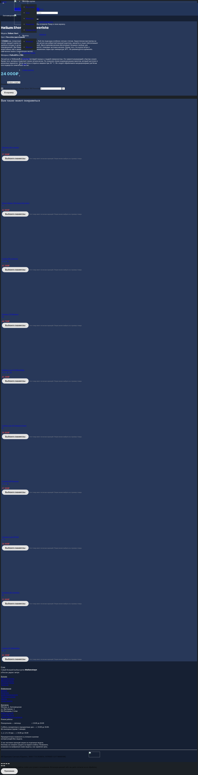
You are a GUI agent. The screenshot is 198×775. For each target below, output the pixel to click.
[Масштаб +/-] (2, 763)
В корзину (9, 93)
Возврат (4, 691)
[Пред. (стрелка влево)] (2, 765)
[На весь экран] (4, 763)
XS (3, 317)
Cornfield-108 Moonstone (10, 481)
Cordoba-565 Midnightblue (11, 648)
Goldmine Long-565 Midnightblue (13, 370)
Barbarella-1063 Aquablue (10, 147)
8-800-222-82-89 (7, 713)
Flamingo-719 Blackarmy (10, 314)
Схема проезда (6, 701)
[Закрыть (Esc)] (9, 763)
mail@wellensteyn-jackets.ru (11, 717)
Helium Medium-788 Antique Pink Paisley (16, 203)
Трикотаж (4, 685)
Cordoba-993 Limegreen (10, 259)
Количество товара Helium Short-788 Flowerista (22, 88)
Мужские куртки (8, 679)
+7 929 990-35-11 (7, 715)
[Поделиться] (6, 763)
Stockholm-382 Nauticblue (10, 592)
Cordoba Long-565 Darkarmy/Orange (14, 426)
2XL (10, 372)
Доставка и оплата (8, 697)
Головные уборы (7, 683)
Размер (4, 84)
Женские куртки (7, 681)
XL (8, 261)
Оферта (4, 699)
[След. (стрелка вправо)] (4, 765)
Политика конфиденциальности (9, 694)
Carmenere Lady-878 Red (10, 537)
